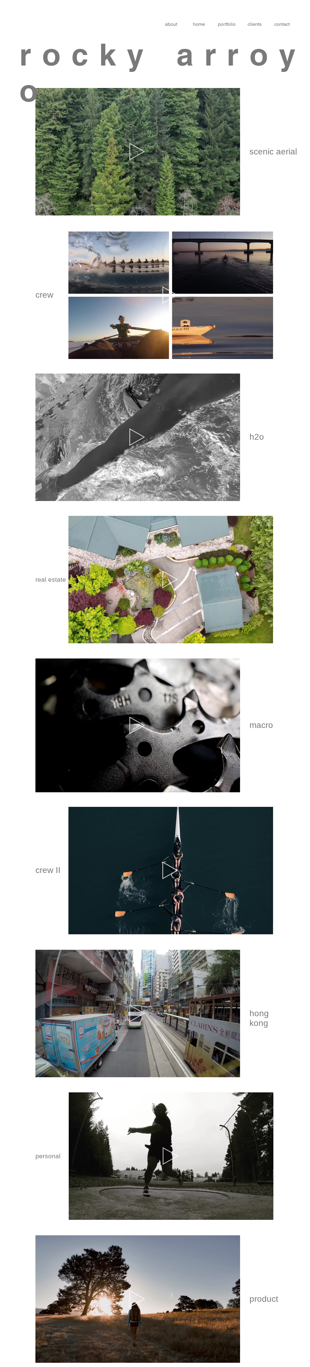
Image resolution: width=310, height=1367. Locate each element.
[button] (232, 208)
